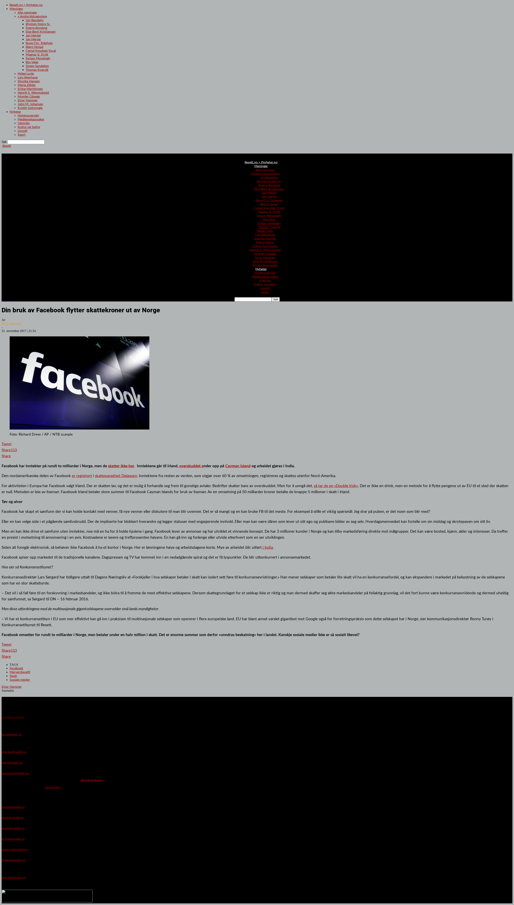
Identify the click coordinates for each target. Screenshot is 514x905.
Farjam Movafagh (38, 58)
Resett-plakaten (92, 780)
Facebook (16, 668)
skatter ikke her (121, 466)
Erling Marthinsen (30, 89)
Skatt (13, 676)
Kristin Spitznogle (30, 108)
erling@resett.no (13, 839)
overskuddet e (191, 466)
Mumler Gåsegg (29, 96)
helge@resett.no (13, 717)
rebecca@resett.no (15, 849)
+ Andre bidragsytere (32, 16)
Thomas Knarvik (37, 69)
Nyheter (15, 111)
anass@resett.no (13, 828)
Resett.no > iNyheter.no (26, 5)
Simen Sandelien (37, 66)
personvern (53, 787)
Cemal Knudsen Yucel (41, 50)
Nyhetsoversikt (28, 115)
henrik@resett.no (13, 877)
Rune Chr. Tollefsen (39, 43)
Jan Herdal (33, 35)
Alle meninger (27, 12)
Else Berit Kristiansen (41, 31)
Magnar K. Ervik (37, 54)
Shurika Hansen (29, 81)
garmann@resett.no (15, 773)
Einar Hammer (28, 100)
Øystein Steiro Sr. (38, 24)
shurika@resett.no (14, 752)
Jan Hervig (33, 39)
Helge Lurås (26, 73)
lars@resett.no (12, 734)
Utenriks (24, 123)
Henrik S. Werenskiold (33, 92)
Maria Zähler (27, 85)
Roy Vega (32, 62)
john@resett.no (12, 762)
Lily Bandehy (35, 20)
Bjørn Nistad (34, 47)
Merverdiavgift (20, 672)
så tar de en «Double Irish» (336, 486)
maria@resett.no (13, 807)
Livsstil (22, 130)
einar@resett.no (13, 817)
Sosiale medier (20, 679)
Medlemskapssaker (31, 119)
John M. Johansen (30, 104)
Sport (21, 134)
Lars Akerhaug (28, 77)
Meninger (16, 8)
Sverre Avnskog (36, 28)
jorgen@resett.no (13, 860)
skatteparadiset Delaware (116, 476)
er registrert (82, 476)
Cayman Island (238, 466)
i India (267, 548)
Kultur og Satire (29, 127)
